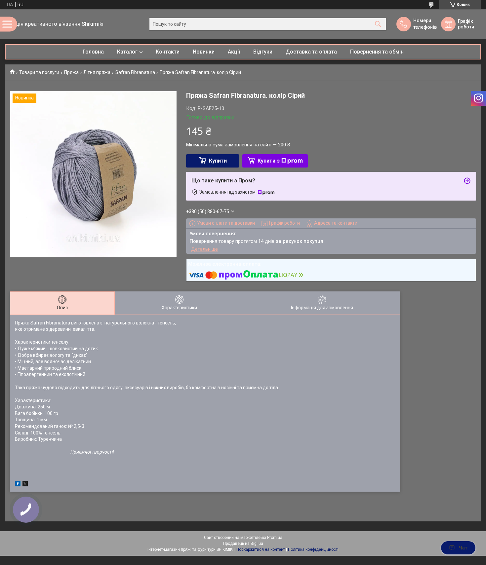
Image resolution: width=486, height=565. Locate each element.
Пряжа (71, 72)
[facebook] (17, 484)
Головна (93, 52)
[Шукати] (378, 24)
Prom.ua (274, 537)
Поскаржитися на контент (260, 549)
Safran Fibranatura (135, 72)
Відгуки (262, 52)
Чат (463, 547)
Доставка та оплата (311, 52)
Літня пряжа (96, 72)
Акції (234, 52)
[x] (25, 484)
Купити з (269, 161)
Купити (218, 161)
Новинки (204, 52)
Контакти (168, 52)
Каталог (127, 52)
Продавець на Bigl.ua (243, 543)
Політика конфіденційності (313, 549)
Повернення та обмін (377, 52)
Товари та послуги (39, 72)
